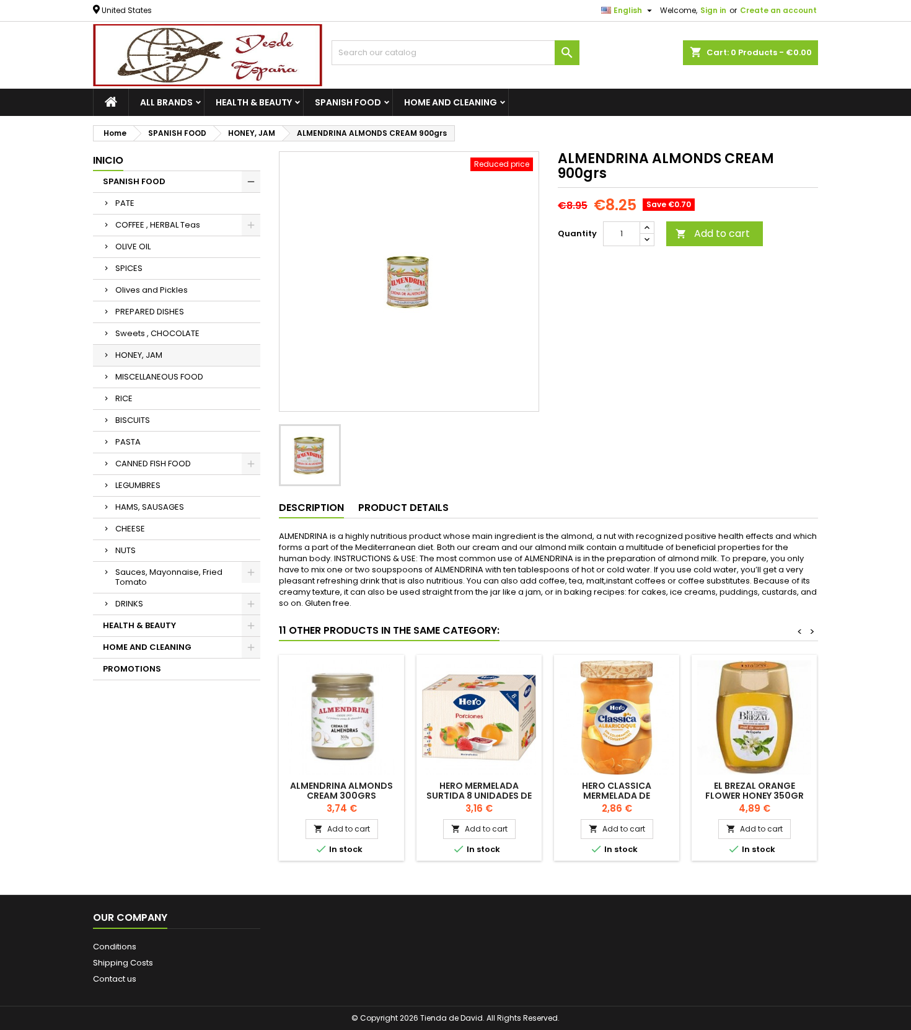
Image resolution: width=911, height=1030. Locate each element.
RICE (124, 398)
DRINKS (129, 604)
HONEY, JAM (138, 355)
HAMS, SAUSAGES (149, 507)
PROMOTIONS (132, 669)
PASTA (128, 442)
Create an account (778, 10)
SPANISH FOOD (348, 102)
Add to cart (713, 233)
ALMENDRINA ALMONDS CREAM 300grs (341, 790)
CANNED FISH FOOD (153, 463)
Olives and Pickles (151, 290)
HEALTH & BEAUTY (254, 102)
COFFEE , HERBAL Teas (157, 225)
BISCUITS (132, 420)
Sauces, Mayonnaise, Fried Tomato (168, 577)
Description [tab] (311, 507)
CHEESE (130, 529)
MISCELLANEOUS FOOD (159, 377)
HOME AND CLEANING (450, 102)
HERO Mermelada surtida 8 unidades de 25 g (479, 795)
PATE (124, 203)
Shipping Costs (123, 963)
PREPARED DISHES (149, 311)
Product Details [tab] (403, 507)
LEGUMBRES (138, 485)
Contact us (114, 979)
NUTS (125, 550)
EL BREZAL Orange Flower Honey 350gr (754, 790)
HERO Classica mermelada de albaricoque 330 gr (616, 795)
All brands (166, 102)
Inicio (108, 160)
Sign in (713, 10)
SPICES (129, 268)
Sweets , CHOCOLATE (157, 333)
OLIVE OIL (133, 246)
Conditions (114, 946)
